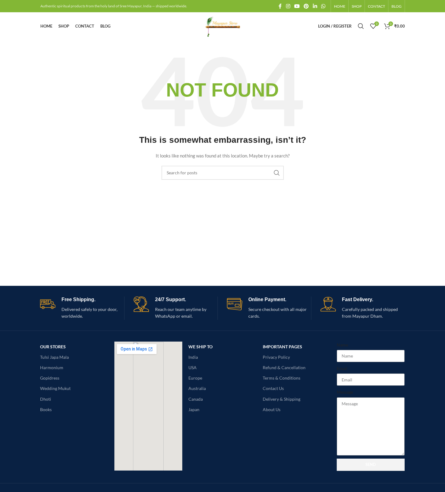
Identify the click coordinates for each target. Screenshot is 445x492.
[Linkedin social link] (315, 6)
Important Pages (282, 346)
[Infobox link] (82, 308)
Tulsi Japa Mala (54, 357)
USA (192, 367)
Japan (193, 409)
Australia (197, 388)
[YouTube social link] (297, 6)
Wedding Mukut (55, 388)
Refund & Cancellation (284, 367)
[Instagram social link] (288, 6)
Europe (195, 377)
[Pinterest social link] (306, 6)
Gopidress (49, 377)
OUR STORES (53, 346)
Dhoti (45, 399)
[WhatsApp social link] (323, 6)
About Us (271, 409)
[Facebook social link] (280, 6)
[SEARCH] (277, 173)
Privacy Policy (276, 357)
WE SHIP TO (200, 346)
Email (342, 368)
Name (342, 344)
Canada (195, 399)
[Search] (361, 26)
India (193, 357)
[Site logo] (222, 25)
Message (345, 392)
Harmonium (51, 367)
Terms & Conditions (281, 377)
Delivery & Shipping (281, 399)
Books (46, 409)
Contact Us (273, 388)
